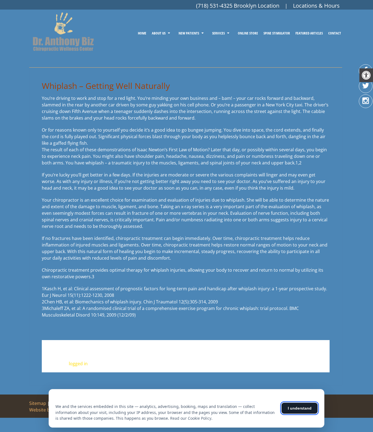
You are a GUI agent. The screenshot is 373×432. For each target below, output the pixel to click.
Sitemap (37, 403)
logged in (78, 364)
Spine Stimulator (277, 33)
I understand (300, 408)
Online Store (248, 33)
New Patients (189, 33)
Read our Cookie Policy (190, 418)
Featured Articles (309, 33)
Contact (334, 33)
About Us (158, 33)
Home (142, 33)
